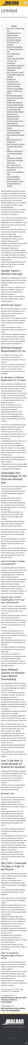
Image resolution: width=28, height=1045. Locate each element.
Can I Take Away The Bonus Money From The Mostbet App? (14, 167)
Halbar (21, 989)
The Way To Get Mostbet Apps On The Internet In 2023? (15, 91)
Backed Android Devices (15, 95)
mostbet (3, 704)
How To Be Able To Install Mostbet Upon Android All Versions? (15, 75)
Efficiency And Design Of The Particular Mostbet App (15, 153)
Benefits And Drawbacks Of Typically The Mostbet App (15, 49)
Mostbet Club (11, 79)
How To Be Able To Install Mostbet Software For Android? (15, 184)
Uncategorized (15, 991)
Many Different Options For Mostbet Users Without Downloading (15, 68)
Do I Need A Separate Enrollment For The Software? (14, 42)
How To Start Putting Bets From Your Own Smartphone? (15, 61)
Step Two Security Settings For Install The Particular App (15, 146)
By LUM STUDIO (14, 1037)
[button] (25, 3)
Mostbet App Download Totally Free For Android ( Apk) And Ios (15, 160)
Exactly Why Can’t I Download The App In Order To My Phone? (14, 84)
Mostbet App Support (14, 33)
